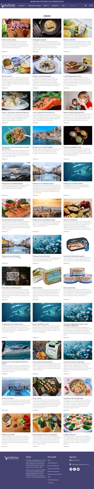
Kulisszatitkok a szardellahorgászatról (11, 288)
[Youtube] (78, 469)
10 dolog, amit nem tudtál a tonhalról (73, 183)
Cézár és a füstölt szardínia (9, 40)
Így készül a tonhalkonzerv (70, 220)
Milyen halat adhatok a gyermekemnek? (74, 112)
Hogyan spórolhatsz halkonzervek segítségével (45, 434)
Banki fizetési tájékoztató (53, 465)
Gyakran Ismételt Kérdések (53, 468)
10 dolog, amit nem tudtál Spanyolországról (44, 220)
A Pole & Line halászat (7, 398)
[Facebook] (70, 469)
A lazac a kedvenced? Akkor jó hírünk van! (44, 112)
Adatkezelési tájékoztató (53, 480)
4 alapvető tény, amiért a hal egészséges (74, 362)
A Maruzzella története (69, 288)
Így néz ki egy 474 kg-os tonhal (41, 324)
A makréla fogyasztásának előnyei (72, 76)
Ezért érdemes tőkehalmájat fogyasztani (74, 256)
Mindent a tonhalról (7, 76)
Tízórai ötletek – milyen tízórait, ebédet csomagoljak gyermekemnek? (15, 148)
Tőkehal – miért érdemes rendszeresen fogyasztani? (15, 112)
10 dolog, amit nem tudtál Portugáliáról (43, 147)
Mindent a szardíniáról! (69, 40)
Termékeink (21, 5)
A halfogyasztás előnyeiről (39, 40)
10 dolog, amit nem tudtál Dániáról (11, 256)
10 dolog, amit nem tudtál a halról (41, 256)
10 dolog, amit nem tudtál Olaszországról (43, 183)
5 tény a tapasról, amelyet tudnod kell (42, 362)
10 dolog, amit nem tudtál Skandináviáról (12, 183)
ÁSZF (49, 477)
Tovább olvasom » (5, 51)
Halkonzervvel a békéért (8, 434)
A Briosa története (37, 288)
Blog (63, 5)
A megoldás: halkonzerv (70, 434)
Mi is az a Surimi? (37, 398)
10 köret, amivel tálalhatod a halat (72, 147)
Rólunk (49, 460)
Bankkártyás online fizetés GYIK (55, 474)
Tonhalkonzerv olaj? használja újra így (73, 398)
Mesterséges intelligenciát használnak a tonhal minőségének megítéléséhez (76, 324)
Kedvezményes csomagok (35, 5)
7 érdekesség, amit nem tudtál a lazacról (12, 324)
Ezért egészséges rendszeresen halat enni (13, 220)
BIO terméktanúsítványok (53, 471)
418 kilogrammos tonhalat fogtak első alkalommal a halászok (15, 362)
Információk (55, 5)
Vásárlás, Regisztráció (52, 463)
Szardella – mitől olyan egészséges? (42, 76)
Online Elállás (50, 482)
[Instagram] (74, 469)
